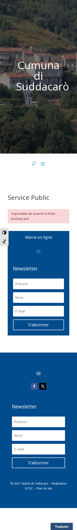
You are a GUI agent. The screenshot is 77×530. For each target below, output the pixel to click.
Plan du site (44, 488)
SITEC (29, 488)
